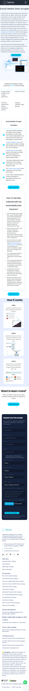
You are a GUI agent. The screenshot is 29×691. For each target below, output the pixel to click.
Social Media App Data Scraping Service (14, 244)
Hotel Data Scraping (7, 600)
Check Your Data (16, 687)
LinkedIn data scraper (12, 150)
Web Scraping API (7, 569)
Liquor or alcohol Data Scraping (11, 602)
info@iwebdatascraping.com (11, 551)
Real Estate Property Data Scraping (12, 592)
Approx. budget (7, 481)
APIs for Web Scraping (9, 627)
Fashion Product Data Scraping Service (13, 645)
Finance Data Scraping (8, 605)
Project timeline (8, 474)
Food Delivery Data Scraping (10, 578)
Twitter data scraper (14, 168)
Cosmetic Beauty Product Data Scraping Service (13, 641)
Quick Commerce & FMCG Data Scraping (13, 584)
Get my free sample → (11, 513)
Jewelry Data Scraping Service (10, 648)
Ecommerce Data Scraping (9, 576)
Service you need (8, 460)
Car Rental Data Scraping (9, 597)
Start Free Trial (13, 187)
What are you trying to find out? (13, 488)
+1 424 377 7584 (8, 548)
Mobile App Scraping (7, 566)
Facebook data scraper (13, 142)
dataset (12, 85)
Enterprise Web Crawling (9, 561)
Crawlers (5, 620)
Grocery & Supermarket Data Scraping (13, 581)
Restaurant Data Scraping (9, 586)
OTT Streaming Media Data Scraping (12, 594)
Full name (6, 427)
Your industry (7, 467)
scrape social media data (8, 32)
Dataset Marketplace (9, 610)
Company (5, 449)
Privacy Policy (6, 687)
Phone (5, 441)
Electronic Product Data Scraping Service (13, 638)
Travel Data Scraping (8, 589)
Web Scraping (6, 564)
